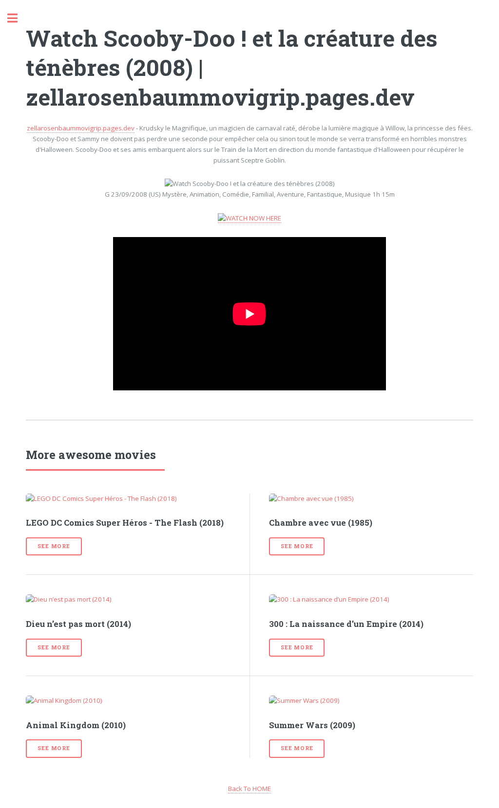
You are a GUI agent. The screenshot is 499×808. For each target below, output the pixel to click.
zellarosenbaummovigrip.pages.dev (80, 128)
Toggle (17, 18)
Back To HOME (249, 788)
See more (54, 546)
